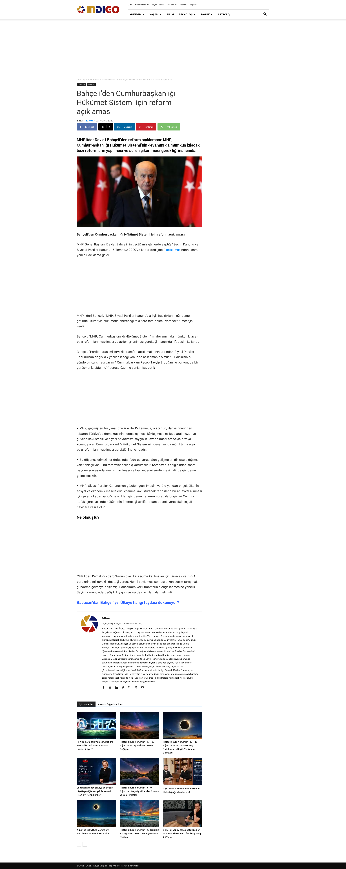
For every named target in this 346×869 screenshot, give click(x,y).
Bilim (170, 14)
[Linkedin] (118, 687)
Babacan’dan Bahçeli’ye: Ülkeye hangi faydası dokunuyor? (128, 602)
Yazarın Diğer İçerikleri (110, 704)
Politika (91, 84)
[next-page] (85, 844)
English (193, 4)
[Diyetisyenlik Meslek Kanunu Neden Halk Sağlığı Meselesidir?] (182, 772)
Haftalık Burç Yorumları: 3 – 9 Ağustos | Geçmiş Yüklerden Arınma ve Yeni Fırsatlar (139, 791)
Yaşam (154, 14)
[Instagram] (111, 687)
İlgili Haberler (86, 704)
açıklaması (173, 250)
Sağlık (205, 14)
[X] (137, 687)
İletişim (183, 4)
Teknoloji (186, 14)
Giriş (130, 4)
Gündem (135, 14)
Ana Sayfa (82, 79)
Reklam (170, 4)
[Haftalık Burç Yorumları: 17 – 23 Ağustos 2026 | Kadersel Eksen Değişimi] (139, 725)
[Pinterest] (124, 687)
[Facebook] (105, 687)
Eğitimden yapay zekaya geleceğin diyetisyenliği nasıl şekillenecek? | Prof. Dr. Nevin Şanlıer (95, 791)
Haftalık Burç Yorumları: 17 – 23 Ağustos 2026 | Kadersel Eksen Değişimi (137, 745)
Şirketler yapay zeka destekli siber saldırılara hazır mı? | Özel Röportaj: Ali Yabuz (182, 833)
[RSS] (131, 687)
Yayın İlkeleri (158, 4)
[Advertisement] (173, 48)
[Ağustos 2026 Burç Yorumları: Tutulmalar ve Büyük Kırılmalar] (96, 813)
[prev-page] (79, 844)
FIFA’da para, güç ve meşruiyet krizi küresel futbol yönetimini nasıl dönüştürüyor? (95, 745)
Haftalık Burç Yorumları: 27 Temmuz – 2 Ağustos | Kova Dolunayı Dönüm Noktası (139, 833)
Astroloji (224, 14)
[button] (265, 14)
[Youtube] (144, 687)
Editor (89, 120)
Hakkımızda (140, 4)
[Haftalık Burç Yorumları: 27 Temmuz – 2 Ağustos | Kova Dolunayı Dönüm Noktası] (139, 813)
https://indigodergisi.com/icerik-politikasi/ (122, 623)
